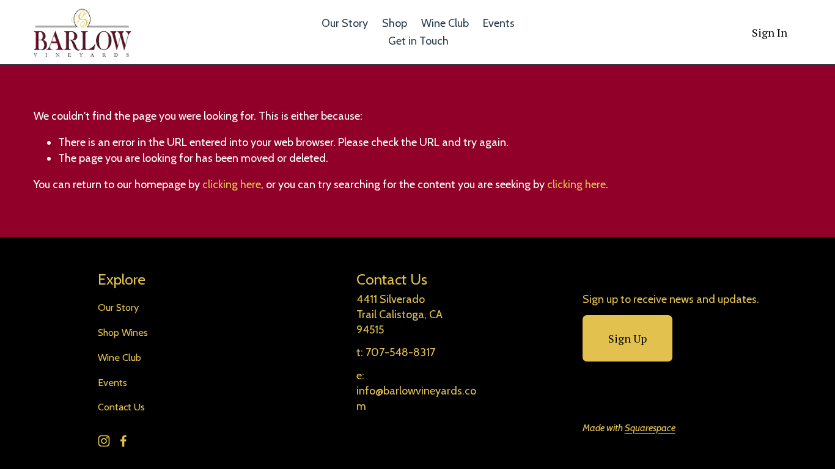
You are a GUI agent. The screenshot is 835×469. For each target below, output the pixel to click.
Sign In (769, 32)
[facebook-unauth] (123, 441)
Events (499, 23)
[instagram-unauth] (104, 441)
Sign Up (627, 338)
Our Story (345, 23)
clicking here (231, 184)
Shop (394, 23)
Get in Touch (418, 41)
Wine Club (445, 23)
